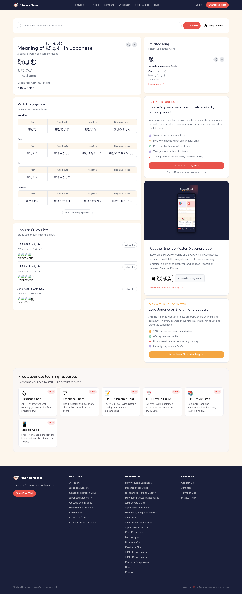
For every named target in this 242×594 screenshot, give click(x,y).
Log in (199, 5)
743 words (23, 249)
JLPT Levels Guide (135, 502)
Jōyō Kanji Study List (31, 289)
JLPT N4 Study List (29, 266)
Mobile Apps (142, 5)
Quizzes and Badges (80, 502)
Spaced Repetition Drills (83, 492)
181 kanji (37, 271)
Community (75, 512)
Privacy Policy (188, 497)
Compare (109, 5)
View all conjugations (77, 212)
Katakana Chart (134, 547)
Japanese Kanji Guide (137, 507)
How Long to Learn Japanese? (142, 497)
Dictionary (124, 5)
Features (79, 5)
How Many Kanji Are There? (141, 512)
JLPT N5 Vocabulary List (138, 522)
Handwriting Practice (81, 507)
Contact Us (187, 483)
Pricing (95, 5)
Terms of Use (188, 492)
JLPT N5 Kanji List (135, 517)
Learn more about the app (164, 287)
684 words (23, 271)
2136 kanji (36, 293)
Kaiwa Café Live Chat (81, 517)
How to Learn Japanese (138, 483)
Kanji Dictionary (134, 532)
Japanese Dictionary (80, 497)
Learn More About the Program (186, 354)
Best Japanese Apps (136, 488)
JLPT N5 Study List (29, 244)
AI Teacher (75, 483)
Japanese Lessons (79, 488)
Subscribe (130, 245)
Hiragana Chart (133, 542)
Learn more (154, 84)
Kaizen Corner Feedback (82, 522)
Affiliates (186, 488)
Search (194, 25)
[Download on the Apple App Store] (161, 278)
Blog (156, 5)
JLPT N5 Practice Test (137, 552)
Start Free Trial (217, 5)
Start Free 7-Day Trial (186, 165)
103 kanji (37, 249)
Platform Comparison (137, 562)
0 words (22, 293)
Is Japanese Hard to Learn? (140, 492)
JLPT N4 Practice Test (137, 557)
